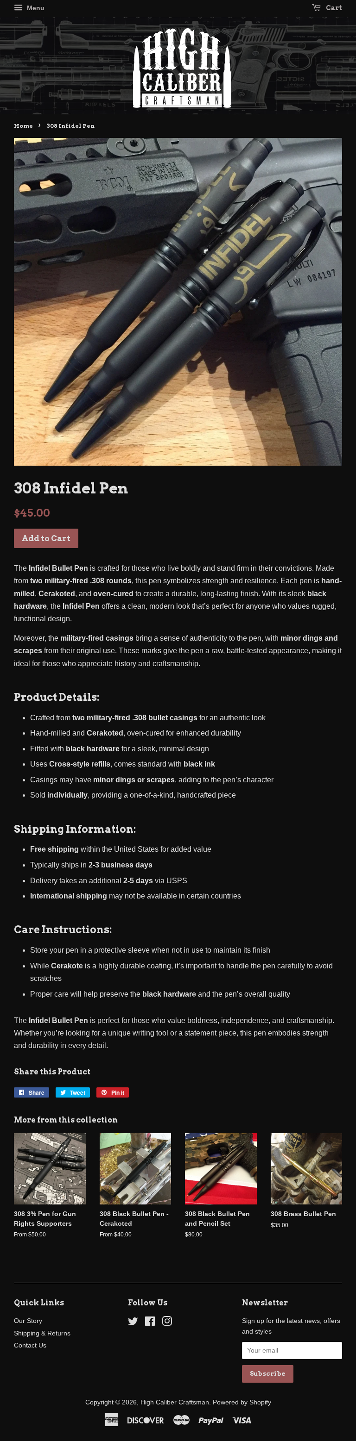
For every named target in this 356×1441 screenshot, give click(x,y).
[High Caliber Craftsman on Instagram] (167, 1323)
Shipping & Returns (42, 1333)
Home (23, 125)
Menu (34, 8)
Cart (333, 8)
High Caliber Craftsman (174, 1402)
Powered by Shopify (242, 1402)
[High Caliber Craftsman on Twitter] (133, 1323)
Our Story (28, 1320)
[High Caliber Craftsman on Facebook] (150, 1323)
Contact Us (30, 1345)
